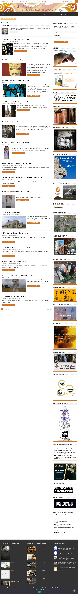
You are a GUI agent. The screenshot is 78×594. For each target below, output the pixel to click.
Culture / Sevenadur (25, 62)
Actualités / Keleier (37, 14)
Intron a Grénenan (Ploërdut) (60, 448)
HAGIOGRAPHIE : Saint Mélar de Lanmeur (16, 192)
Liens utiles (34, 1)
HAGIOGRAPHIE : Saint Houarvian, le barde (17, 163)
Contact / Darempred (42, 1)
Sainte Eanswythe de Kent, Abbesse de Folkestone (19, 122)
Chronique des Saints (15, 41)
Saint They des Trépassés (11, 212)
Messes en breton (10, 14)
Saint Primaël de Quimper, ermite (14, 296)
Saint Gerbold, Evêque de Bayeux (13, 60)
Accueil (3, 13)
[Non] (76, 590)
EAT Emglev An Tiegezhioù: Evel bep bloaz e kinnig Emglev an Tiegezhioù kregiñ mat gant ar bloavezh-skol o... (66, 558)
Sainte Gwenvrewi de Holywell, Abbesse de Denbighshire (22, 177)
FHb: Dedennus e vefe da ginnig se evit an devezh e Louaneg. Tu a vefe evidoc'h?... (66, 569)
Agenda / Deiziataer (47, 14)
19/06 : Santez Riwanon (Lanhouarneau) (16, 233)
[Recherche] (76, 1)
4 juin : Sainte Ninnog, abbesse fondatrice (17, 275)
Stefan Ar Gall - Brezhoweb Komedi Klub (62, 524)
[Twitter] (63, 1)
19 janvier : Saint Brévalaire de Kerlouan (16, 39)
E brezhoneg (72, 14)
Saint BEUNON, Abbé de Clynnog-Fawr (15, 80)
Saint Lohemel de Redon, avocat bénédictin (17, 101)
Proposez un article (26, 1)
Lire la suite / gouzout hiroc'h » (20, 51)
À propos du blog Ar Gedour (7, 1)
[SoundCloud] (67, 1)
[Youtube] (65, 1)
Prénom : (56, 29)
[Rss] (61, 1)
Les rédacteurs (18, 1)
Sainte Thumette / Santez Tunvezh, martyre (17, 143)
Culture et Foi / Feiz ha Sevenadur (23, 14)
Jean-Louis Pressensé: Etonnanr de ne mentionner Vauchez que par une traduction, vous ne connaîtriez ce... (66, 553)
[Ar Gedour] (39, 7)
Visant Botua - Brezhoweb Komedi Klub (62, 514)
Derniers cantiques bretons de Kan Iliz (64, 445)
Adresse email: (57, 35)
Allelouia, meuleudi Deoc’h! (59, 455)
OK (39, 591)
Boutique (65, 14)
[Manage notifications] (74, 590)
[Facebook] (62, 1)
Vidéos (57, 14)
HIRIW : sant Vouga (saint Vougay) (14, 261)
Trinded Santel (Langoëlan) (59, 450)
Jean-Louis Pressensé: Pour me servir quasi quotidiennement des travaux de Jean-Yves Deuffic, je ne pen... (66, 548)
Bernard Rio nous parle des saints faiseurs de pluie (27, 19)
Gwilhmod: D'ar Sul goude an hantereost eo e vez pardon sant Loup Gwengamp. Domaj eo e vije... (67, 564)
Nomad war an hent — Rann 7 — (61, 532)
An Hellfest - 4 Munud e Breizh (60, 521)
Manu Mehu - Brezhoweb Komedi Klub (62, 518)
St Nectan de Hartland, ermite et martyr (16, 247)
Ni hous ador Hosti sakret (59, 447)
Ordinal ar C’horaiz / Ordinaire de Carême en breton (65, 457)
